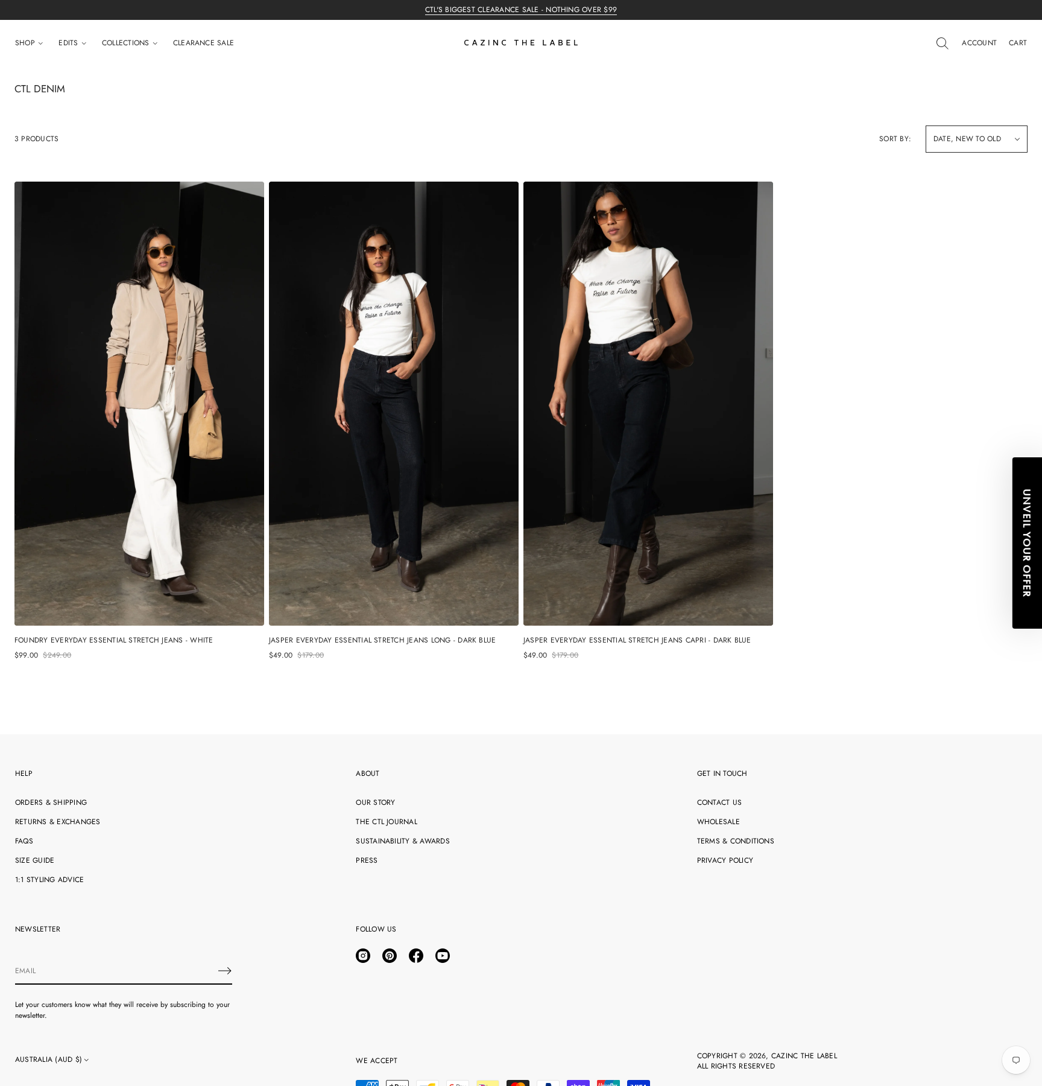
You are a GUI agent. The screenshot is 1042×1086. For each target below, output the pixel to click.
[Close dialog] (745, 377)
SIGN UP (638, 616)
